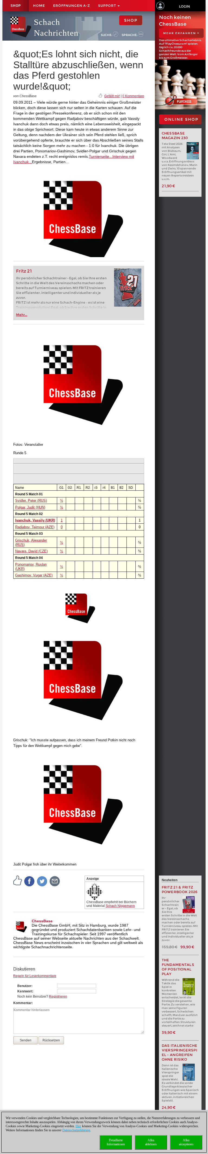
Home (39, 6)
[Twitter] (42, 881)
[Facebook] (29, 881)
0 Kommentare (133, 96)
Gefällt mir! (112, 96)
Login (184, 6)
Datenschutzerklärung (76, 1130)
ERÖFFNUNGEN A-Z (71, 6)
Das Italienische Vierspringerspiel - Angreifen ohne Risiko (179, 1052)
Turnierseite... (100, 156)
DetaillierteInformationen (116, 1142)
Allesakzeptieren (186, 1142)
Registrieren (58, 996)
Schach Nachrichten (56, 27)
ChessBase (42, 921)
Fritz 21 (24, 271)
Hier (78, 1126)
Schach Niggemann (120, 906)
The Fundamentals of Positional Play (178, 967)
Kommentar (22, 1003)
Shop (16, 6)
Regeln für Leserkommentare (34, 976)
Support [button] (107, 6)
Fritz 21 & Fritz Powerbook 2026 (180, 889)
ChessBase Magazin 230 (175, 135)
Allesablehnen (151, 1142)
